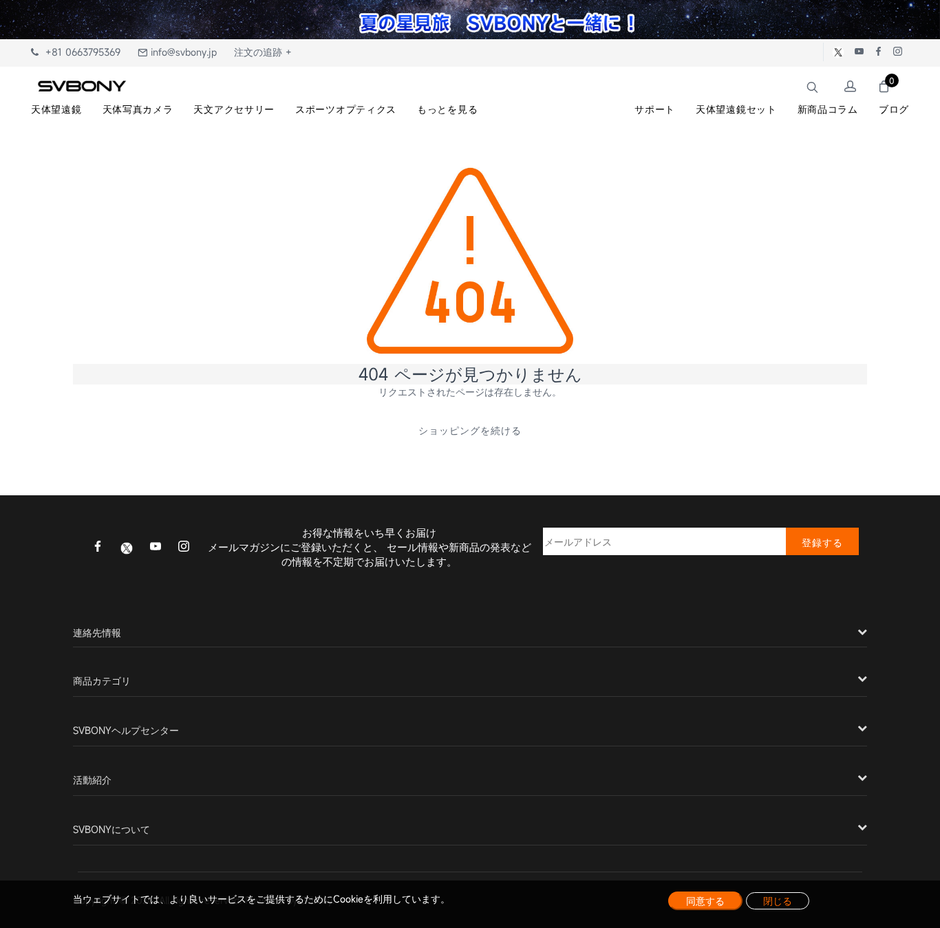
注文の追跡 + (263, 51)
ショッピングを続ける (470, 430)
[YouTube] (155, 547)
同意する (705, 900)
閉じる (777, 900)
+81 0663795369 (79, 51)
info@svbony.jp (182, 51)
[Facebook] (97, 547)
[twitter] (126, 546)
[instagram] (183, 547)
